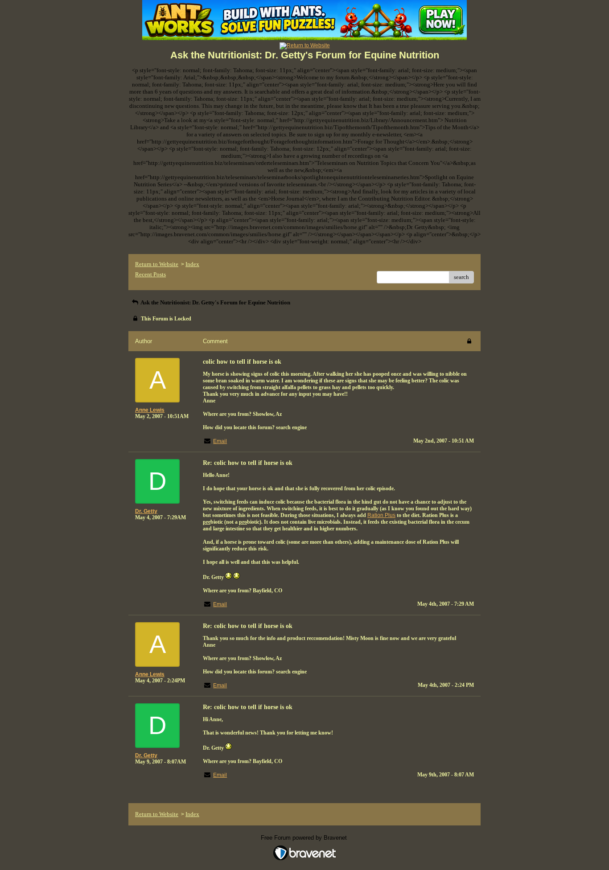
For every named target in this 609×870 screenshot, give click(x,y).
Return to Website (156, 264)
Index (192, 264)
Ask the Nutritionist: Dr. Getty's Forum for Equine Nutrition (215, 302)
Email (220, 441)
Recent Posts (150, 274)
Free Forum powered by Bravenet (305, 837)
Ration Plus (381, 515)
